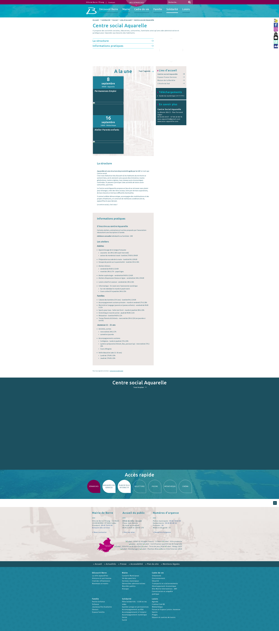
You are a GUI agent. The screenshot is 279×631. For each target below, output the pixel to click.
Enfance (95, 604)
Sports (155, 612)
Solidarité (105, 20)
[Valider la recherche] (189, 2)
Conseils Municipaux (130, 576)
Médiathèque (157, 607)
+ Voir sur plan (128, 532)
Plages (155, 615)
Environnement (158, 578)
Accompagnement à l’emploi (134, 612)
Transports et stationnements (165, 583)
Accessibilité (136, 564)
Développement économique (164, 586)
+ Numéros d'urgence (162, 532)
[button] (275, 503)
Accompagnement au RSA (133, 609)
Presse (122, 564)
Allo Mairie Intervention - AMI (164, 589)
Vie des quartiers (129, 578)
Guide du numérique (171, 96)
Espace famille (98, 612)
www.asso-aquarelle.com (167, 121)
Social (115, 20)
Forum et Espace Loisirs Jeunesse (166, 609)
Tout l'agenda (145, 71)
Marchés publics (129, 586)
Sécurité (155, 581)
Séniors (95, 609)
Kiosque (125, 589)
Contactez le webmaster (116, 371)
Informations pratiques (108, 45)
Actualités (110, 564)
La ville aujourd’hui (100, 576)
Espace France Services (167, 77)
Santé (124, 620)
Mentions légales (170, 564)
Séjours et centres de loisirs (163, 617)
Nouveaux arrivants (100, 583)
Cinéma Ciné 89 (158, 604)
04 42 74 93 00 (107, 525)
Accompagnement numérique (134, 615)
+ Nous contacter (99, 532)
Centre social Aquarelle (144, 20)
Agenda (155, 601)
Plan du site (152, 564)
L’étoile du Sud (163, 83)
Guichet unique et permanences (135, 607)
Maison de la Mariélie (166, 80)
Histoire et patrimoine (101, 578)
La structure (101, 40)
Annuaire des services (101, 528)
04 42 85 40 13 (171, 523)
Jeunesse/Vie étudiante (102, 607)
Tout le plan (138, 387)
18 (162, 525)
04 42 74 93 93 (175, 521)
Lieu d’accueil (126, 20)
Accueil (96, 20)
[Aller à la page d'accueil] (91, 10)
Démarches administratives (133, 583)
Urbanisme (156, 576)
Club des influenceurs (101, 581)
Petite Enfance (98, 601)
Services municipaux (130, 581)
